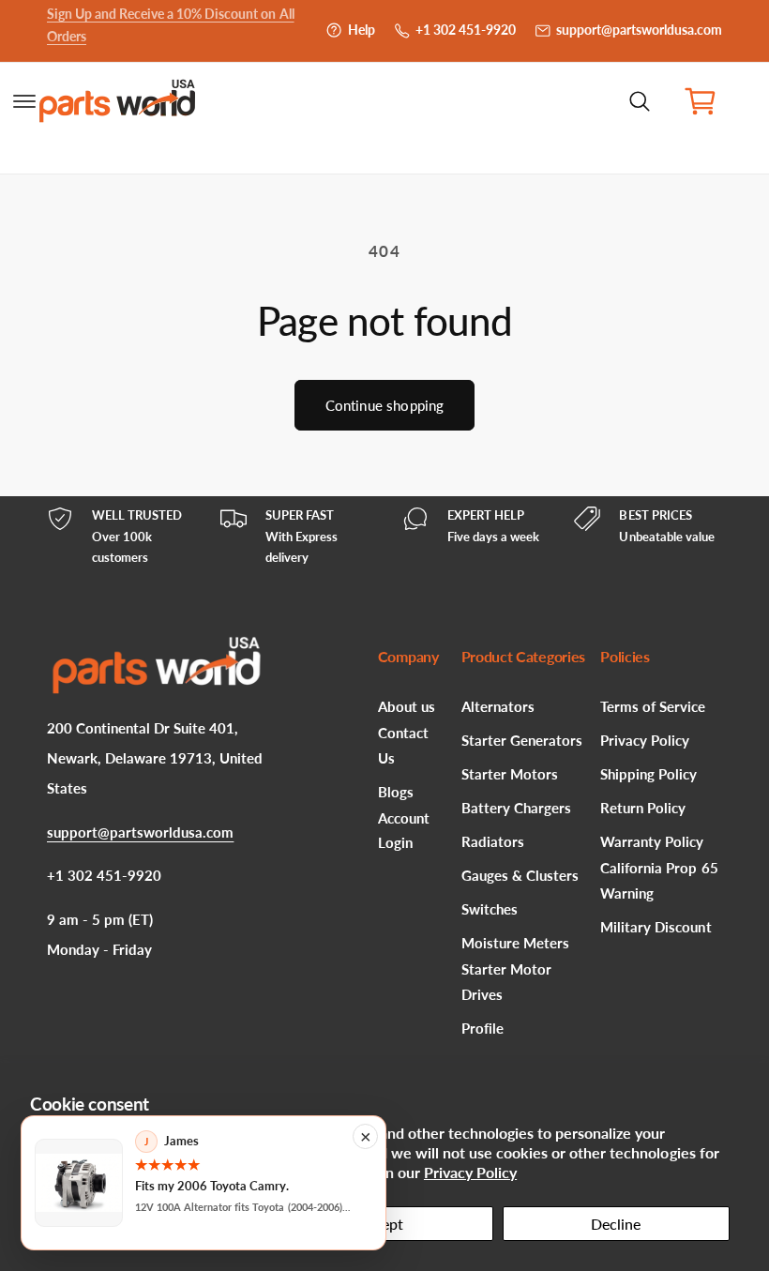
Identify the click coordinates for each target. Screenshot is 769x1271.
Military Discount (655, 927)
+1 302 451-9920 (465, 30)
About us (406, 707)
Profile (482, 1028)
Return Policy (643, 808)
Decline (616, 1224)
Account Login (404, 830)
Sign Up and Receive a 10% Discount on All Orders (170, 30)
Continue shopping (385, 405)
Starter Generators (521, 741)
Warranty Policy (651, 842)
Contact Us (403, 745)
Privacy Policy (470, 1172)
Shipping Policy (648, 774)
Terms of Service (652, 707)
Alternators (498, 707)
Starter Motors (509, 774)
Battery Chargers (516, 808)
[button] (639, 101)
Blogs (396, 792)
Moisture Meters (515, 943)
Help (361, 30)
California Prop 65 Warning (658, 880)
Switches (489, 909)
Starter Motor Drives (506, 981)
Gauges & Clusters (520, 876)
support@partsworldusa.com (639, 30)
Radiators (492, 842)
